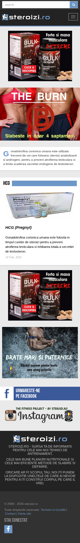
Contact (10, 513)
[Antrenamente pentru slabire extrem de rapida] (40, 114)
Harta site (24, 513)
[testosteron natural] (40, 55)
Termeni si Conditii (53, 509)
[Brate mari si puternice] (40, 352)
